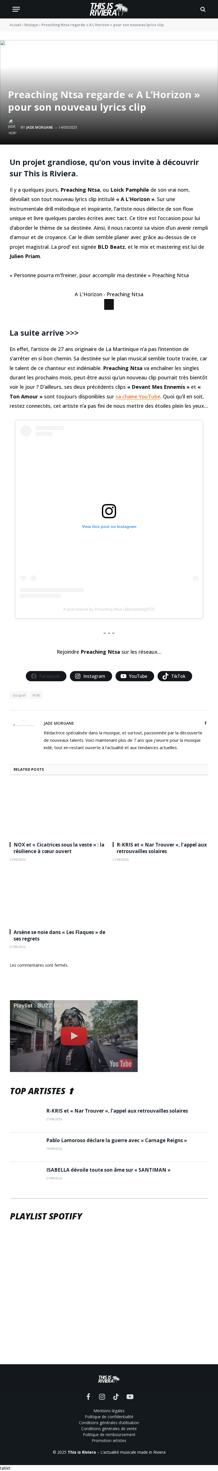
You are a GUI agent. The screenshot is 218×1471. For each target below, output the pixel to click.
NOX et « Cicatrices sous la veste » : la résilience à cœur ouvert (59, 914)
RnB (36, 761)
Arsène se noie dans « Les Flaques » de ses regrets (59, 1001)
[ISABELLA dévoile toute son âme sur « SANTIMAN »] (25, 1243)
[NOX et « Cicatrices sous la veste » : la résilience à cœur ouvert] (57, 876)
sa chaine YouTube (138, 462)
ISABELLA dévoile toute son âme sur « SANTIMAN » (108, 1236)
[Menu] (16, 9)
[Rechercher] (202, 9)
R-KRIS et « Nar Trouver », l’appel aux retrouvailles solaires (162, 914)
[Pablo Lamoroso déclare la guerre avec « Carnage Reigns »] (25, 1214)
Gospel (19, 761)
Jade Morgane (39, 127)
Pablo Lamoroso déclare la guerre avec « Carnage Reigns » (116, 1206)
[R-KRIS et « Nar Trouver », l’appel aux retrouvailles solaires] (160, 876)
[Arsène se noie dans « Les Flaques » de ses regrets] (57, 964)
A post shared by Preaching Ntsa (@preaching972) (109, 675)
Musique (31, 24)
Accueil (15, 24)
